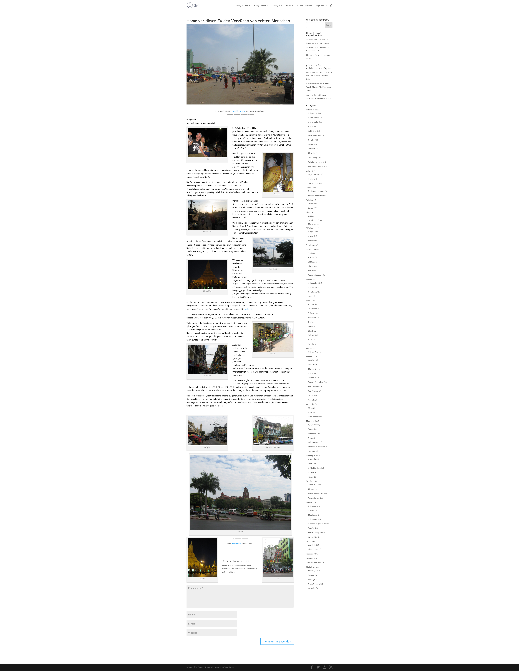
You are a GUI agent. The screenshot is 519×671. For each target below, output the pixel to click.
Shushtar (312, 330)
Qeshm (311, 321)
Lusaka (311, 510)
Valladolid (312, 399)
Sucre (310, 207)
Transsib (310, 553)
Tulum (311, 395)
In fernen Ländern (316, 191)
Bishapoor (312, 308)
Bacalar (311, 359)
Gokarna (312, 287)
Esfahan (311, 312)
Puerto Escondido (315, 382)
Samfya (311, 527)
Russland (310, 481)
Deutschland (311, 220)
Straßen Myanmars (316, 446)
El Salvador (311, 228)
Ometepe (312, 472)
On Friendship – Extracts (316, 47)
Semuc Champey (315, 274)
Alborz (311, 304)
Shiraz (311, 326)
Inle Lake (312, 433)
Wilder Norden (314, 536)
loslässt (248, 309)
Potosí (311, 203)
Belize (308, 170)
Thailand (310, 541)
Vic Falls (311, 588)
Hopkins (311, 178)
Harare (311, 574)
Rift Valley (312, 157)
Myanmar (310, 420)
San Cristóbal (314, 386)
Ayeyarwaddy (314, 424)
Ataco (310, 236)
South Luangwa (315, 532)
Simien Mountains (316, 166)
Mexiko (309, 356)
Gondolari (312, 291)
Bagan (311, 428)
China (308, 212)
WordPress (229, 667)
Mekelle (311, 153)
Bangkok (311, 544)
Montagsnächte (313, 55)
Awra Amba (313, 122)
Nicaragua (310, 455)
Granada (312, 459)
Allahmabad (313, 282)
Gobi (310, 412)
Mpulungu (312, 514)
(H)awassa (312, 113)
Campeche (312, 364)
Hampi (310, 296)
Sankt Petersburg (316, 493)
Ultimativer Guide (304, 5)
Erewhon (310, 244)
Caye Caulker (314, 174)
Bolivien (309, 199)
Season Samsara (315, 195)
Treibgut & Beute (242, 5)
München (312, 223)
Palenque (312, 377)
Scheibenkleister (315, 161)
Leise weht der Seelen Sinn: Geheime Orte (319, 76)
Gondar (311, 139)
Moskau (311, 489)
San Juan (312, 270)
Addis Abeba (313, 117)
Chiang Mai (313, 549)
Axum (310, 126)
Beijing (311, 215)
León (310, 463)
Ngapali (311, 437)
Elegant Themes (205, 667)
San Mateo (313, 390)
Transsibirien (314, 497)
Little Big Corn (314, 467)
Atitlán (311, 257)
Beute (288, 5)
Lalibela (311, 148)
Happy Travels (260, 5)
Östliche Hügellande (317, 523)
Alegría (311, 231)
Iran (308, 300)
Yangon (311, 451)
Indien (309, 279)
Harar (310, 144)
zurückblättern (238, 111)
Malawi (309, 348)
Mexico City (313, 368)
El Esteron (312, 240)
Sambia (309, 502)
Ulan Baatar (313, 416)
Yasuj (310, 339)
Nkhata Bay (313, 352)
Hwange (311, 579)
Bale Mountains (315, 135)
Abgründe (320, 5)
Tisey (310, 476)
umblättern (237, 543)
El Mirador (312, 261)
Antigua (311, 252)
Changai (311, 407)
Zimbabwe (310, 566)
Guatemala (311, 249)
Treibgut (276, 5)
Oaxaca (311, 373)
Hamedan (312, 317)
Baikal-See (312, 484)
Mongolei (310, 404)
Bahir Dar (312, 130)
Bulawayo (312, 570)
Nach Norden (314, 583)
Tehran (311, 335)
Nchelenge (312, 519)
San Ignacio (313, 183)
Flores (311, 266)
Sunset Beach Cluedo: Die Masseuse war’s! (318, 87)
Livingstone (313, 505)
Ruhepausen (313, 442)
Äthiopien (310, 109)
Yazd (310, 344)
